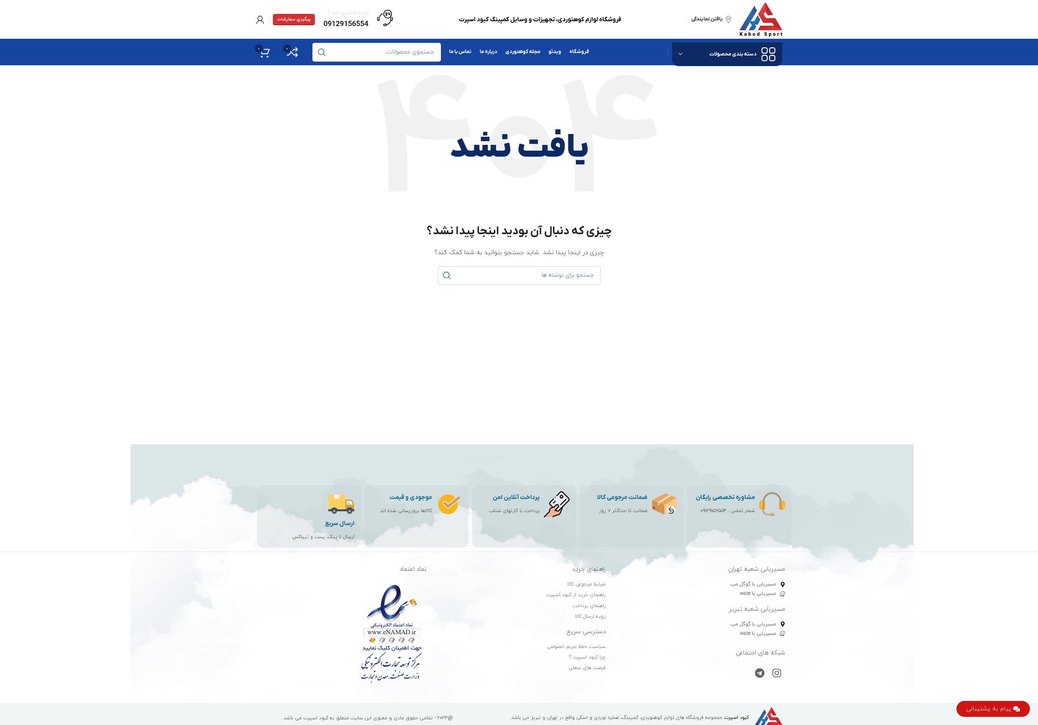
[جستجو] (447, 275)
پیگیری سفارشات (294, 19)
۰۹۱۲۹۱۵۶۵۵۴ (713, 511)
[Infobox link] (358, 19)
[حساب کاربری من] (260, 19)
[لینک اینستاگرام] (776, 674)
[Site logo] (760, 19)
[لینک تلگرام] (759, 674)
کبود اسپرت (315, 718)
